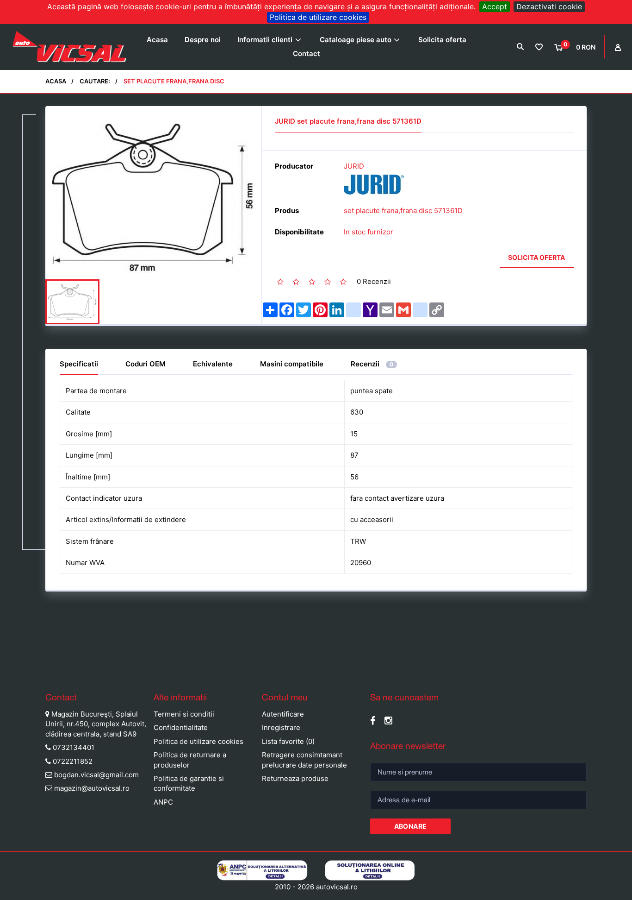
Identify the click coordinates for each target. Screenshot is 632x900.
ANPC (163, 802)
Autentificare (283, 714)
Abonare (410, 826)
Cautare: (95, 81)
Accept (494, 6)
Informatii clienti (264, 39)
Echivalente (213, 363)
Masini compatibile (291, 363)
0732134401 (73, 747)
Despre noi (203, 39)
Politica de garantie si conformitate (189, 783)
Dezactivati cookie (549, 6)
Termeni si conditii (184, 714)
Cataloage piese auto (355, 39)
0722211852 (73, 761)
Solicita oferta (442, 39)
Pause (9, 668)
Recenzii (372, 363)
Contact (306, 53)
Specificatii (79, 363)
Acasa (157, 39)
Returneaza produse (295, 778)
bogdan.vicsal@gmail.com (96, 774)
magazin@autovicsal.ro (92, 788)
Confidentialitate (181, 727)
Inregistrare (281, 727)
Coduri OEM (145, 363)
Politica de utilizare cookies (318, 17)
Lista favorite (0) (288, 741)
